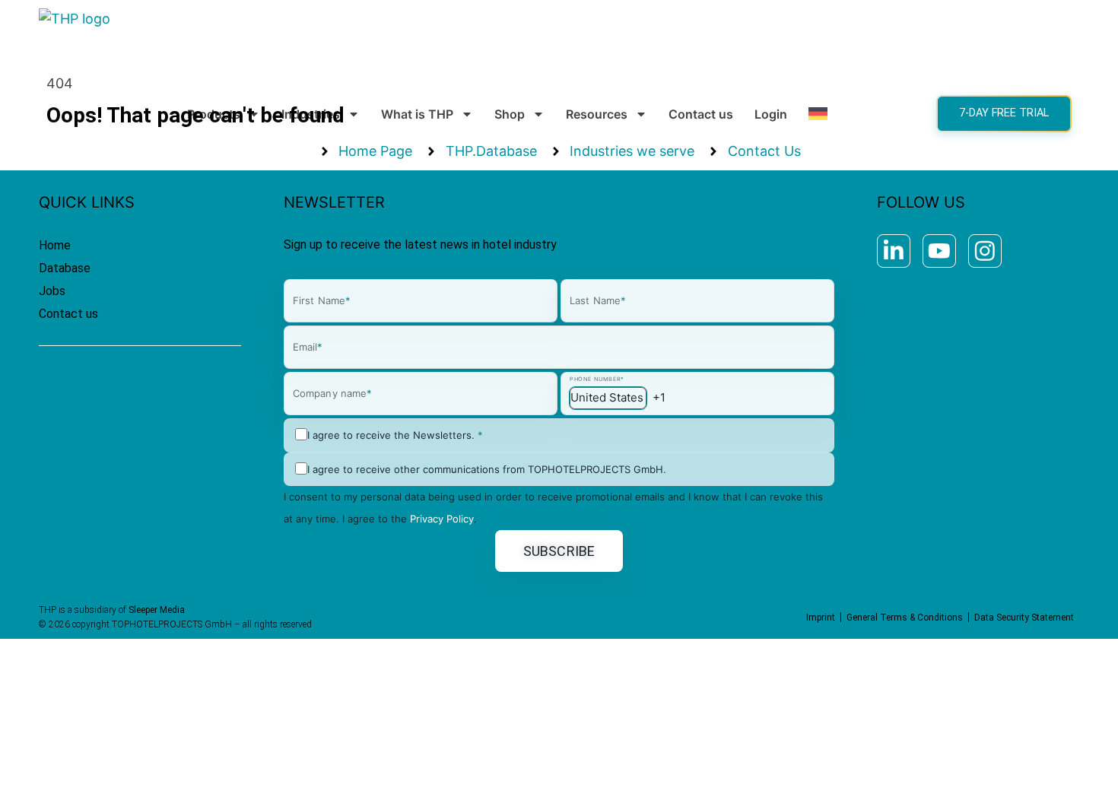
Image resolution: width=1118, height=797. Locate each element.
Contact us (68, 313)
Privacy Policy (442, 519)
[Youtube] (939, 251)
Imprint (820, 617)
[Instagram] (985, 251)
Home (55, 245)
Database (65, 268)
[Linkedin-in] (893, 251)
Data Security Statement (1024, 617)
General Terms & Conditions (904, 617)
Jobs (52, 291)
